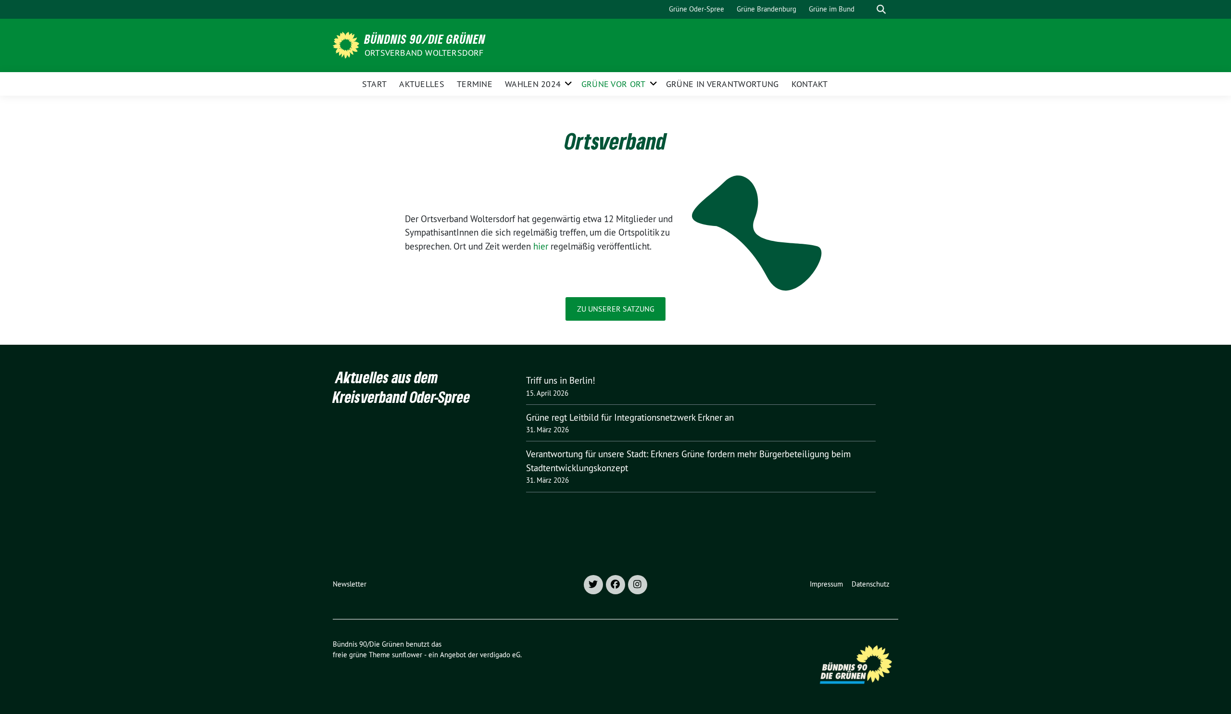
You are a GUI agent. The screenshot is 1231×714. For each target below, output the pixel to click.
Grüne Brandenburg (766, 8)
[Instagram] (637, 584)
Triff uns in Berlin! (560, 380)
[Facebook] (615, 584)
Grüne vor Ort (613, 83)
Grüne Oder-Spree (696, 8)
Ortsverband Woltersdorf (424, 52)
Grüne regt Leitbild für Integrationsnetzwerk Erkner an (630, 417)
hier (540, 246)
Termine (474, 83)
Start (374, 83)
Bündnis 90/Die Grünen (425, 39)
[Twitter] (593, 584)
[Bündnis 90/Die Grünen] (348, 44)
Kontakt (809, 83)
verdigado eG (500, 654)
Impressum (826, 584)
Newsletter (349, 584)
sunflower (407, 654)
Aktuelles (421, 83)
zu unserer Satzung (615, 308)
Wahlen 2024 (533, 83)
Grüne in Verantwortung (722, 83)
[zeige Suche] (881, 9)
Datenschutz (871, 584)
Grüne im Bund (831, 8)
